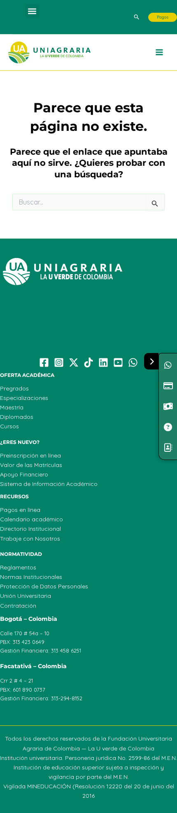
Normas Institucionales (31, 577)
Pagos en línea (20, 509)
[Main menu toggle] (159, 52)
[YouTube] (118, 362)
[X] (74, 362)
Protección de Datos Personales (44, 586)
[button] (32, 11)
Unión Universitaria (25, 595)
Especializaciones (24, 398)
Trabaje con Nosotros (30, 538)
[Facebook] (44, 362)
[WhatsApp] (133, 362)
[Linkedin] (103, 362)
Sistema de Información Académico (49, 484)
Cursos (9, 426)
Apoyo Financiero (24, 474)
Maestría (11, 407)
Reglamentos (18, 567)
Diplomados (16, 416)
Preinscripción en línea (30, 455)
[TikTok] (88, 362)
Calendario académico (31, 519)
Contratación (18, 605)
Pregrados (14, 388)
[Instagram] (59, 362)
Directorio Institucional (30, 528)
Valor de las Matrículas (31, 465)
